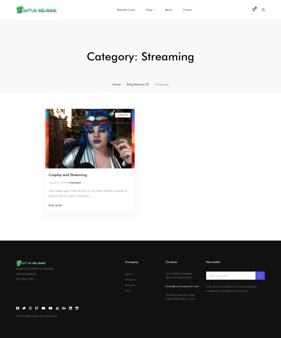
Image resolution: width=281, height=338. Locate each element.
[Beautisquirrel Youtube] (50, 308)
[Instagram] (30, 308)
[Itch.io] (77, 308)
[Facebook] (17, 308)
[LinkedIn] (70, 308)
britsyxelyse (75, 182)
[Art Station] (57, 308)
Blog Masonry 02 (138, 84)
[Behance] (64, 308)
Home (117, 84)
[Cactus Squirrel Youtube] (43, 308)
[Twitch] (37, 308)
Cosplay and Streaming (68, 175)
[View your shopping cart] (254, 9)
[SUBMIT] (260, 276)
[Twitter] (24, 308)
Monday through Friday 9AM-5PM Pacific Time (180, 296)
